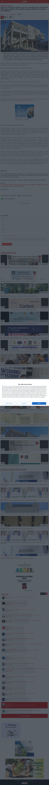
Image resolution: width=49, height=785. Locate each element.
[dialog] (24, 392)
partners (8, 386)
